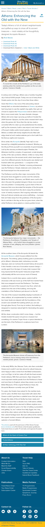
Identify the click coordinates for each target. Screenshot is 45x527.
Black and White (34, 48)
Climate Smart (6, 470)
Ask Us (25, 466)
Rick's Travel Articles (30, 8)
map (15, 511)
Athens (11, 104)
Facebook (24, 511)
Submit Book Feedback (30, 475)
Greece (32, 106)
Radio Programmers (29, 488)
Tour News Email (7, 488)
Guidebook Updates (29, 473)
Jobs (3, 473)
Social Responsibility (8, 468)
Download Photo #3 (10, 46)
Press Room (26, 495)
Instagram (30, 511)
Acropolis (16, 142)
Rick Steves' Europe (22, 2)
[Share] (42, 15)
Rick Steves (8, 38)
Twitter (36, 516)
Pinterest (30, 516)
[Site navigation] (2, 2)
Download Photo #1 (9, 42)
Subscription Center (8, 490)
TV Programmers (28, 486)
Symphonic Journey (29, 493)
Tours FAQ (26, 464)
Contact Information (8, 461)
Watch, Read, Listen (14, 8)
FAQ (23, 461)
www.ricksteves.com (8, 427)
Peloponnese (22, 112)
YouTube (36, 511)
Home (3, 8)
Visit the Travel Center (30, 470)
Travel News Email (7, 486)
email (3, 511)
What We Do (5, 464)
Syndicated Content (29, 490)
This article (4, 425)
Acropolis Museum (8, 256)
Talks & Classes (28, 468)
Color (25, 48)
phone (9, 511)
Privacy (12, 525)
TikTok (24, 516)
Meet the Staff (6, 466)
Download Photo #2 (10, 44)
